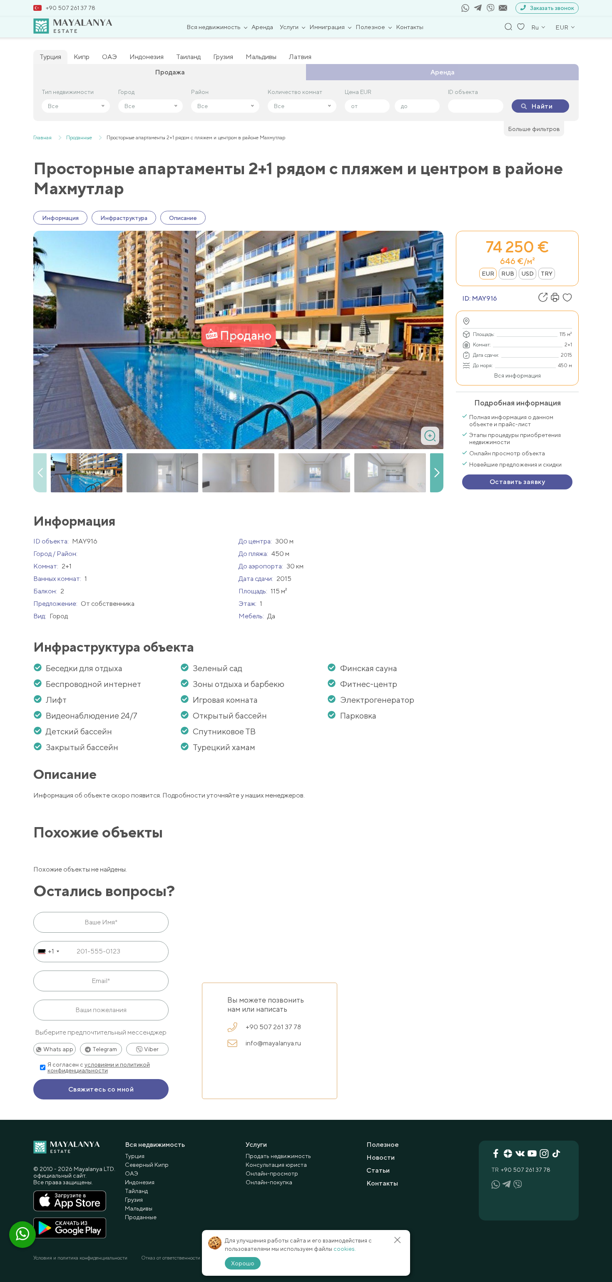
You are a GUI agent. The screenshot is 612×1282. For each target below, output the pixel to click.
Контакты (409, 26)
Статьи (378, 1170)
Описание (183, 218)
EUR (488, 273)
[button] (436, 472)
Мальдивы (261, 57)
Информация (60, 218)
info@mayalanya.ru (273, 1043)
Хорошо (242, 1263)
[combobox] (48, 951)
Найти (541, 106)
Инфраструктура (123, 218)
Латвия (300, 57)
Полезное (370, 26)
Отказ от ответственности (170, 1258)
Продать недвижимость (278, 1156)
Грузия (223, 57)
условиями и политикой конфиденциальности (98, 1067)
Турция (50, 57)
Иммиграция (327, 26)
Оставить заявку (517, 482)
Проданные (141, 1217)
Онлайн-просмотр (272, 1173)
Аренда (262, 26)
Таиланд (188, 57)
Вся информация (517, 375)
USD (527, 273)
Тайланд (136, 1191)
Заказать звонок (552, 8)
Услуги (289, 26)
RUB (507, 273)
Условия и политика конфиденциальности (80, 1258)
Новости (380, 1157)
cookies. (344, 1248)
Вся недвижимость (214, 26)
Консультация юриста (276, 1164)
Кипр (82, 57)
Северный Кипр (147, 1164)
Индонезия (146, 57)
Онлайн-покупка (269, 1182)
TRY (546, 273)
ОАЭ (109, 57)
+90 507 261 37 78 (70, 8)
